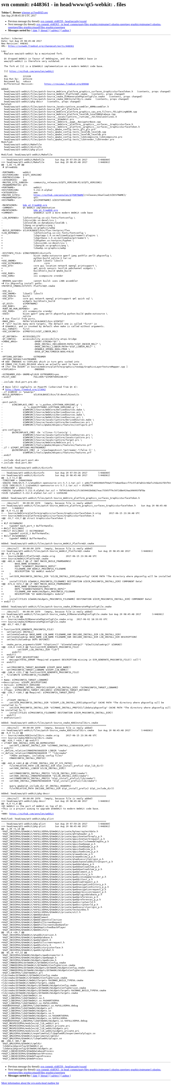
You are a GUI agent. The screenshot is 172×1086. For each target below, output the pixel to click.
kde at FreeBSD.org (35, 205)
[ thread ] (44, 30)
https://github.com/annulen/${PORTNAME (58, 195)
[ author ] (66, 30)
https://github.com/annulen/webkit (31, 71)
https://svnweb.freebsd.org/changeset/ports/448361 (41, 46)
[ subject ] (55, 30)
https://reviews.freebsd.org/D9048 (66, 84)
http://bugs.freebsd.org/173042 (25, 389)
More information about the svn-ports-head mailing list (30, 1083)
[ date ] (35, 30)
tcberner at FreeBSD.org (35, 12)
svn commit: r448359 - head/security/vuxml (63, 21)
